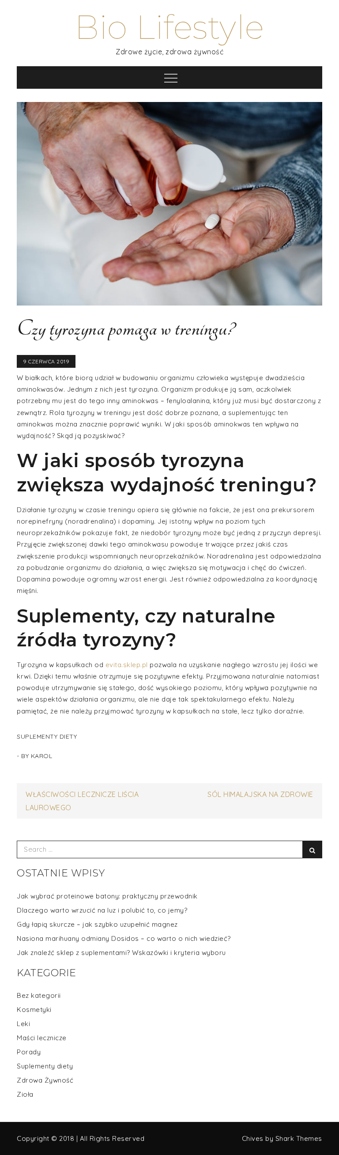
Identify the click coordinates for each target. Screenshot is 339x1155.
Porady (29, 1052)
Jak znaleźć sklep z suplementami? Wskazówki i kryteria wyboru (121, 952)
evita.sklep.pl (126, 665)
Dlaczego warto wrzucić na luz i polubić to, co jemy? (102, 910)
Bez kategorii (39, 995)
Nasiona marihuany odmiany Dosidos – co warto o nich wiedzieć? (124, 938)
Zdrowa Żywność (45, 1080)
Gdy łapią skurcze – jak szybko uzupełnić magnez (97, 924)
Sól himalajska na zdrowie (260, 794)
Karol (42, 756)
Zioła (25, 1094)
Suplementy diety (47, 736)
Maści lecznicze (42, 1038)
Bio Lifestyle (169, 27)
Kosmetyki (34, 1009)
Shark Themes (298, 1138)
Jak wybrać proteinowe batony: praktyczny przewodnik (107, 896)
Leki (23, 1023)
